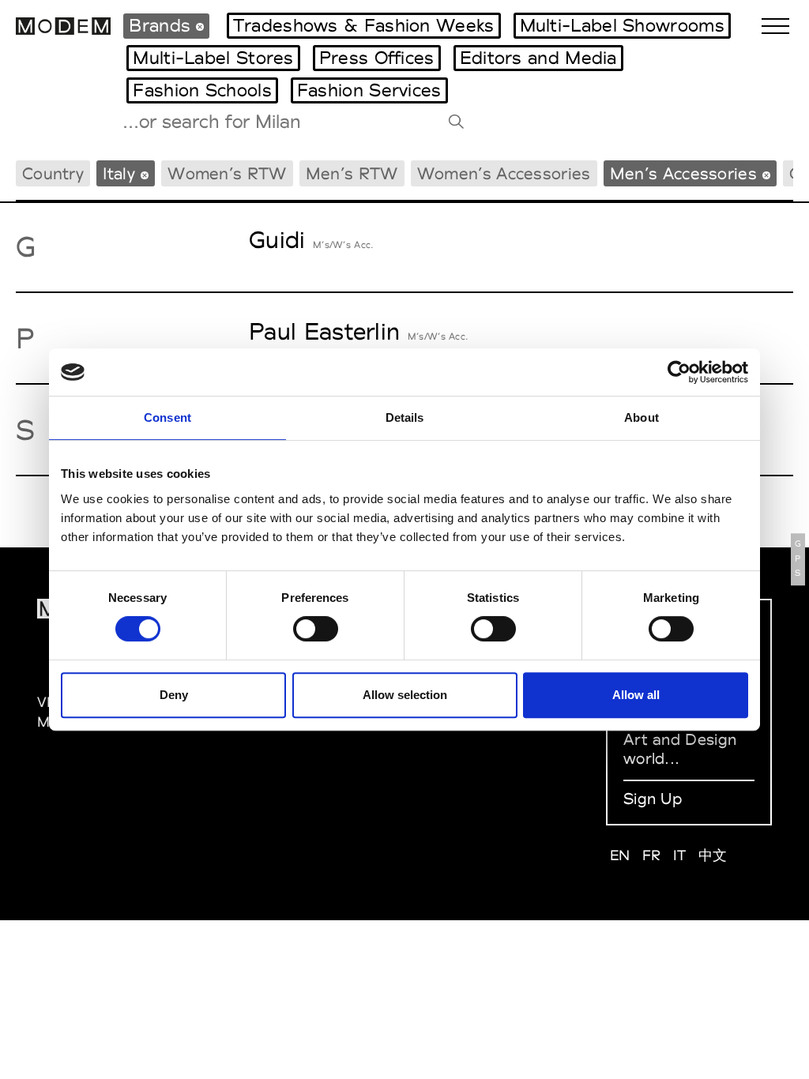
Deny (174, 694)
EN (620, 855)
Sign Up (652, 798)
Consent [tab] (167, 417)
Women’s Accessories (504, 173)
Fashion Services (369, 90)
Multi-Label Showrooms (622, 25)
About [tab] (641, 417)
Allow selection (405, 694)
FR (651, 855)
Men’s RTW (352, 173)
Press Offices (377, 57)
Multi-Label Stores (213, 57)
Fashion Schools (202, 90)
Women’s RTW (226, 173)
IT (680, 855)
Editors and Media (538, 57)
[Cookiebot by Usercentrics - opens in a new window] (679, 372)
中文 (713, 855)
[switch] (315, 628)
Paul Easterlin (324, 331)
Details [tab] (405, 417)
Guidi (277, 240)
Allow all (636, 694)
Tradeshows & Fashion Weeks (364, 25)
